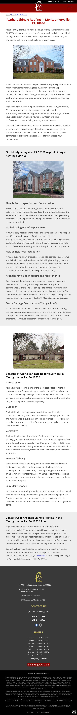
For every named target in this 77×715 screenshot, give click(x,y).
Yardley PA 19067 (42, 688)
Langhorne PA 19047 (12, 683)
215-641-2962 (68, 2)
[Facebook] (36, 626)
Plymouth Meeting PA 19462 (27, 685)
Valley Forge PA (10, 687)
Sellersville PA (48, 685)
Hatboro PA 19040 (11, 682)
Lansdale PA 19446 (21, 683)
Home (8, 15)
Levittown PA (30, 683)
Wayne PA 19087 (55, 687)
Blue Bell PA (18, 678)
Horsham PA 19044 (30, 682)
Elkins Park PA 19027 (20, 680)
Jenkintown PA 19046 (55, 682)
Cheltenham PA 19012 (44, 678)
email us (41, 555)
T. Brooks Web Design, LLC (42, 712)
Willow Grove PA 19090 (65, 687)
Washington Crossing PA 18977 (42, 687)
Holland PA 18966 (21, 682)
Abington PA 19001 (9, 678)
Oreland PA (17, 685)
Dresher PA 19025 (10, 680)
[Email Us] (40, 626)
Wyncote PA (34, 688)
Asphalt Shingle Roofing (19, 15)
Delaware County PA (38, 677)
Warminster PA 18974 (29, 687)
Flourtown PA (45, 680)
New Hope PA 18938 (52, 683)
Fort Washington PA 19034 (55, 680)
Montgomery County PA (52, 677)
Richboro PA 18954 (39, 685)
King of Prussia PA (65, 682)
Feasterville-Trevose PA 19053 (33, 680)
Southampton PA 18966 (64, 685)
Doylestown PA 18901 (66, 678)
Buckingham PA (25, 678)
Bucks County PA (28, 677)
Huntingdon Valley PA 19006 (42, 682)
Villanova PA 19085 (18, 687)
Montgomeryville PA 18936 (40, 683)
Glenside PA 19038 (66, 680)
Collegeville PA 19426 (55, 678)
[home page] (38, 6)
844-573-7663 (53, 2)
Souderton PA (55, 685)
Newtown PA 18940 (62, 683)
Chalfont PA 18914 (33, 678)
